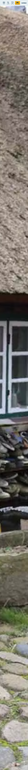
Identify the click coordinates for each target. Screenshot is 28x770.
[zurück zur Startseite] (24, 2)
